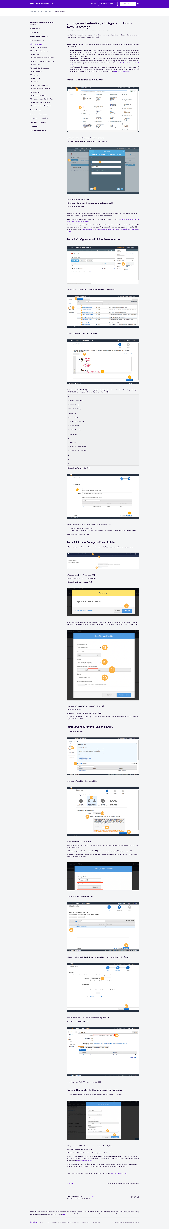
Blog (48, 1222)
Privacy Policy (55, 1222)
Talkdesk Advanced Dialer (38, 47)
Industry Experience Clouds (39, 37)
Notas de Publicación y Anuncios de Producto (42, 23)
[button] (92, 1196)
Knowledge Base (34, 12)
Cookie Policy (65, 1222)
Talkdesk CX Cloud (46, 12)
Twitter (135, 1196)
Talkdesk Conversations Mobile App (42, 58)
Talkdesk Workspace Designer (40, 102)
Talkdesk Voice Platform (38, 95)
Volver (71, 1183)
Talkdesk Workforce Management (41, 106)
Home (41, 1222)
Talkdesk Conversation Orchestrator (42, 61)
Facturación (34, 126)
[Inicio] (43, 3)
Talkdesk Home (35, 75)
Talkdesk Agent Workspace (39, 51)
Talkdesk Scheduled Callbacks (40, 89)
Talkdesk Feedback (36, 71)
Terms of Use (75, 1222)
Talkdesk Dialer (35, 64)
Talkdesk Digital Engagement (39, 68)
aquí (63, 1214)
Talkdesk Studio (35, 92)
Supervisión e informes (37, 122)
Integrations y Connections (39, 118)
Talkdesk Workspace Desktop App (41, 99)
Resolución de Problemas (38, 114)
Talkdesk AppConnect (37, 130)
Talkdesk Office (35, 78)
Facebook (131, 1196)
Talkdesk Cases (35, 54)
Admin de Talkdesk (59, 12)
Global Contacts (96, 1222)
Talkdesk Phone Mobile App (39, 85)
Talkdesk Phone (35, 82)
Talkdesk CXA (34, 32)
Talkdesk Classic (35, 110)
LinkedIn (138, 1196)
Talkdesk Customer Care (121, 71)
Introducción (34, 28)
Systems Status (85, 1222)
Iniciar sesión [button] (128, 3)
